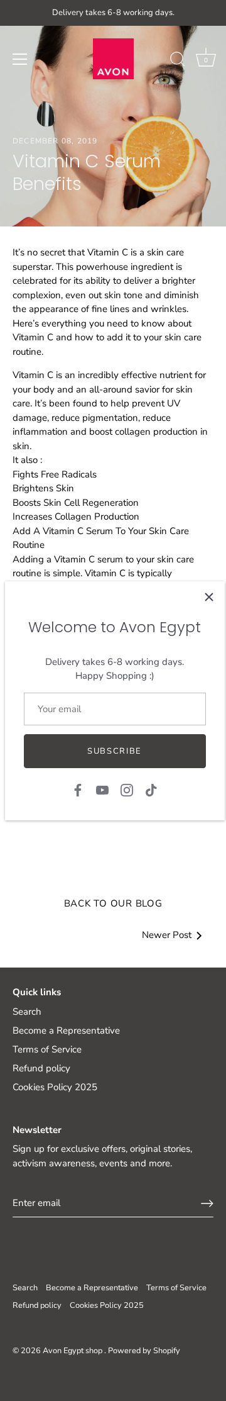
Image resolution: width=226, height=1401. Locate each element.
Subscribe (114, 751)
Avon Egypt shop (73, 1350)
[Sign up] (207, 1203)
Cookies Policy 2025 (55, 1087)
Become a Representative (66, 1030)
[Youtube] (102, 789)
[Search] (177, 61)
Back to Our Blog (113, 903)
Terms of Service (47, 1049)
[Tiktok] (151, 789)
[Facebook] (78, 789)
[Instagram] (127, 789)
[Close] (209, 597)
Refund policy (41, 1068)
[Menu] (20, 59)
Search (27, 1011)
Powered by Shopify (144, 1350)
